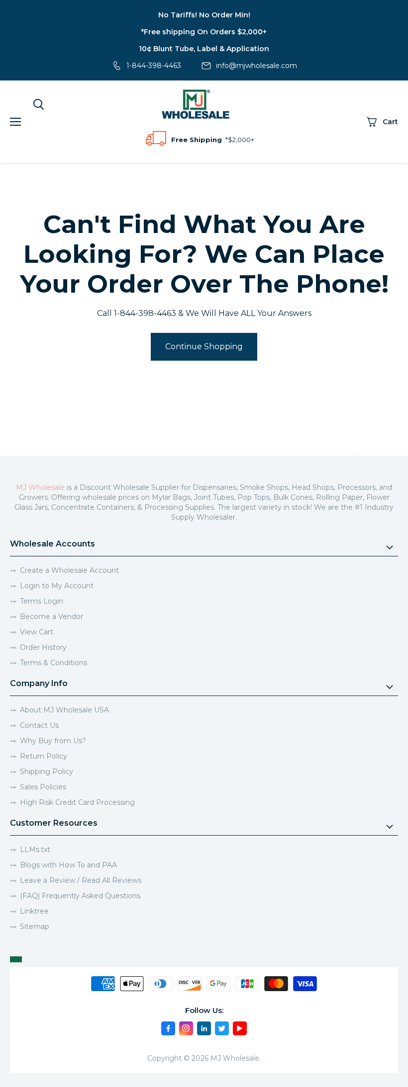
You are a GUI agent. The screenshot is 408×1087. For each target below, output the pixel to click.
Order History (43, 647)
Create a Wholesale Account (69, 570)
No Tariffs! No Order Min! (204, 14)
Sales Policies (43, 786)
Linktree (34, 911)
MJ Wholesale (40, 487)
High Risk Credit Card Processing (77, 802)
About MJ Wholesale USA (64, 709)
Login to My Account (57, 585)
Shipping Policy (46, 771)
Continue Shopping (204, 346)
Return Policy (43, 756)
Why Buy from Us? (53, 740)
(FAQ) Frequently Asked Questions (80, 895)
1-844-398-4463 (153, 65)
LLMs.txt (35, 849)
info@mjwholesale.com (256, 65)
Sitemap (34, 926)
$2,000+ (241, 140)
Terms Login (41, 601)
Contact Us (39, 725)
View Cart (36, 631)
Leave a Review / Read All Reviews (80, 880)
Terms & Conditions (53, 662)
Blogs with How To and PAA (68, 864)
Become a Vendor (51, 616)
